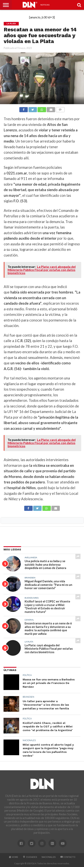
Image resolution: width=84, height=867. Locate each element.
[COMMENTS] (60, 108)
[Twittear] (32, 108)
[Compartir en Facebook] (23, 108)
